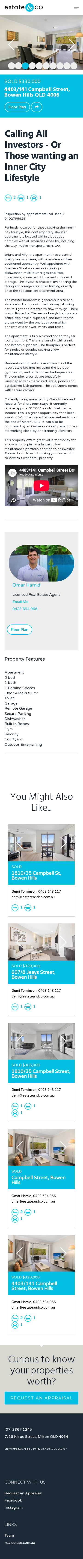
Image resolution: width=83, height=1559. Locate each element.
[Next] (71, 44)
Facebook (13, 1500)
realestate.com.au (20, 1542)
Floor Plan (17, 106)
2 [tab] (17, 65)
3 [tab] (24, 65)
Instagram (14, 1507)
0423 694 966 (24, 609)
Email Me (20, 601)
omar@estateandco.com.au (33, 1202)
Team (9, 1535)
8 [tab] (58, 65)
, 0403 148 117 (36, 892)
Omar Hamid (26, 585)
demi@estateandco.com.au (33, 897)
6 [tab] (45, 65)
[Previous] (11, 44)
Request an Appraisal (41, 1398)
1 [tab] (10, 65)
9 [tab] (65, 65)
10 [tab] (72, 65)
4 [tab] (31, 65)
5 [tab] (38, 65)
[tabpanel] (41, 42)
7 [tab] (52, 65)
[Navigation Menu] (76, 7)
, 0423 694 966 (34, 1196)
